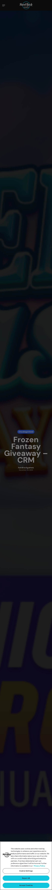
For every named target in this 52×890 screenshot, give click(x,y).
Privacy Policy (39, 866)
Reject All (26, 878)
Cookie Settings (26, 871)
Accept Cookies (26, 885)
